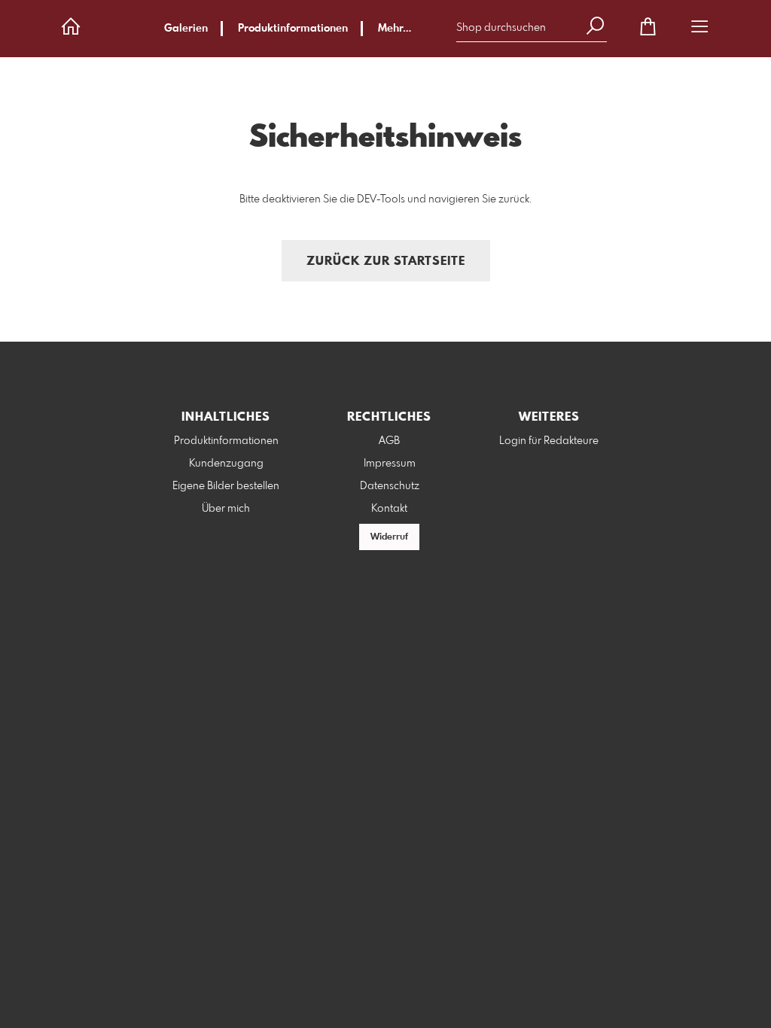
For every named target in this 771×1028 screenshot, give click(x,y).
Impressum (390, 463)
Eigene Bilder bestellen (225, 486)
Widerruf (389, 537)
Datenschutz (389, 486)
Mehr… (394, 28)
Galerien (186, 28)
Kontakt (389, 508)
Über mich (226, 508)
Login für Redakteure (549, 441)
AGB (389, 441)
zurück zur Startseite (385, 261)
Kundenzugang (226, 463)
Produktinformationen (293, 28)
